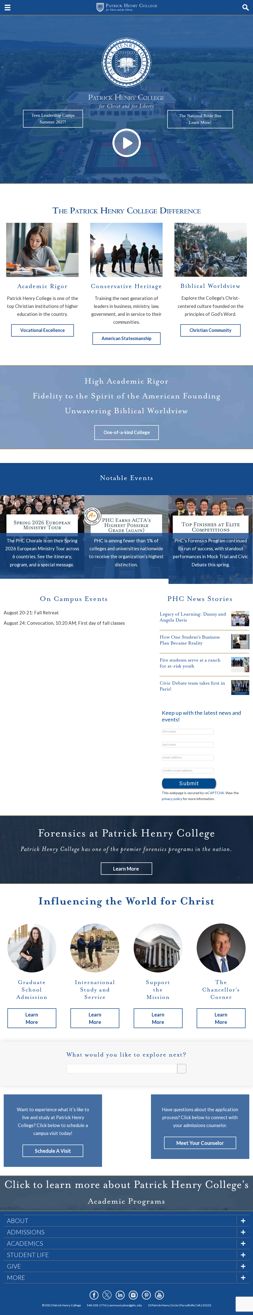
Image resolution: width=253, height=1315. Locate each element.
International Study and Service (95, 990)
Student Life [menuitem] (28, 1254)
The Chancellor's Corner (221, 990)
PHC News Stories (200, 598)
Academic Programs (126, 1201)
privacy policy (172, 799)
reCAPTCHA (214, 793)
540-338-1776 (96, 1305)
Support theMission (158, 990)
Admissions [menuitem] (25, 1232)
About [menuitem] (17, 1220)
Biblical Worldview (210, 286)
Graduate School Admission (31, 990)
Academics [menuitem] (25, 1243)
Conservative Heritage (126, 286)
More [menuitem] (16, 1277)
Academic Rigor (42, 286)
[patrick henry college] (126, 7)
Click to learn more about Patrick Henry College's (126, 1184)
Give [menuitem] (14, 1266)
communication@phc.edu (125, 1305)
